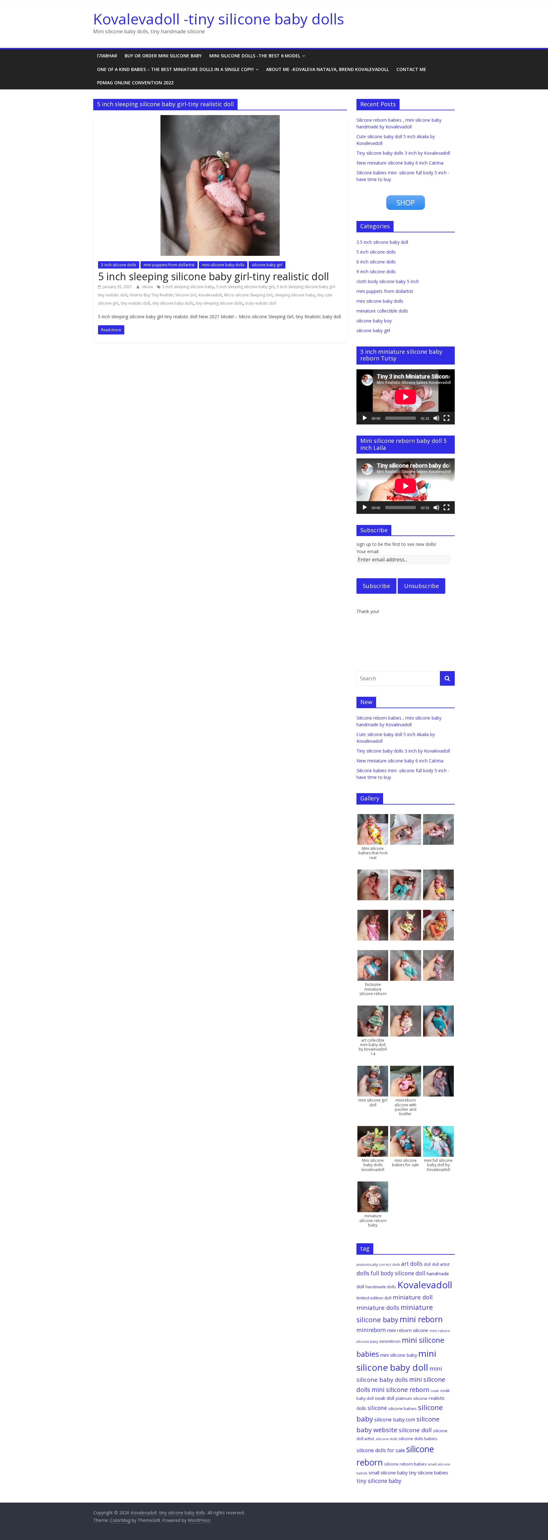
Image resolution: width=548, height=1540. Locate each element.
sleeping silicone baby (295, 295)
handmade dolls (380, 1287)
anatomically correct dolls (378, 1264)
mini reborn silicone (407, 1330)
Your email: (367, 551)
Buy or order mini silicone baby (163, 56)
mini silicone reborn (400, 1389)
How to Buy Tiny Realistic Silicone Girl (163, 295)
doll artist (440, 1264)
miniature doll (413, 1297)
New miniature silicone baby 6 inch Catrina (399, 163)
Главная (107, 56)
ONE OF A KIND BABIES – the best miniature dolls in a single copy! (175, 69)
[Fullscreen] (446, 418)
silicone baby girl (267, 265)
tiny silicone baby (378, 1481)
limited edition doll (373, 1298)
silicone (377, 1408)
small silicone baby (388, 1472)
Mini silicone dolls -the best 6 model (254, 56)
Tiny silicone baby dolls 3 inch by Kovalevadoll (403, 153)
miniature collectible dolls (382, 311)
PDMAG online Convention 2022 (135, 83)
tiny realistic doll (135, 303)
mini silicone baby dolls (223, 265)
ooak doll (384, 1398)
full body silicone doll (398, 1273)
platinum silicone (411, 1398)
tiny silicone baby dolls (173, 303)
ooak (435, 1390)
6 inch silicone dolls (376, 262)
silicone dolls (386, 1439)
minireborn (371, 1330)
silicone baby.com (394, 1419)
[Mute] (436, 418)
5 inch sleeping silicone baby (188, 286)
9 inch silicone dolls (376, 272)
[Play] (365, 418)
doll (427, 1264)
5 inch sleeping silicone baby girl (245, 286)
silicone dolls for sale (380, 1450)
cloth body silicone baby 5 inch (387, 281)
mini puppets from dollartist (169, 265)
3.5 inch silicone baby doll (382, 242)
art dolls (411, 1263)
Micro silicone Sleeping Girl (248, 295)
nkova (148, 286)
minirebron (390, 1341)
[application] (405, 396)
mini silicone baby (398, 1355)
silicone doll (415, 1430)
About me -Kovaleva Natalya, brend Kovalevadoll (327, 69)
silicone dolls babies (418, 1438)
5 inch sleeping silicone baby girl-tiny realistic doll (213, 276)
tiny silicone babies (428, 1472)
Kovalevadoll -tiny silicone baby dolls (218, 19)
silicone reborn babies (405, 1464)
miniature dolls (377, 1307)
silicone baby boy (374, 321)
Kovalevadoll (210, 295)
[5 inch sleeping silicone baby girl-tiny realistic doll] (220, 118)
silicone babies (402, 1408)
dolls (362, 1273)
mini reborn (421, 1319)
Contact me (411, 69)
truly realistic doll (260, 303)
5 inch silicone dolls (118, 265)
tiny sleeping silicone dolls (219, 303)
